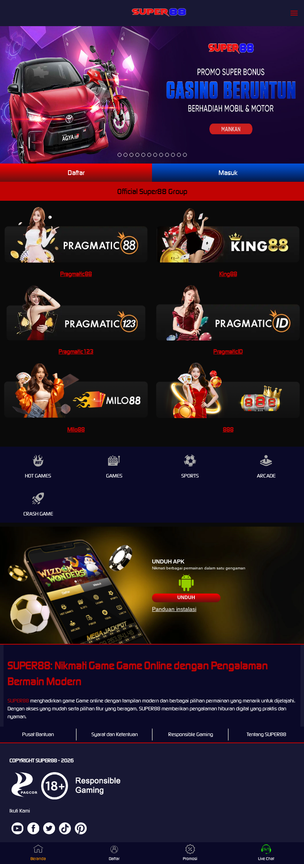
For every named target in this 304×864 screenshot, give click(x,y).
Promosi (190, 858)
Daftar (76, 172)
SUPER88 (18, 700)
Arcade (266, 475)
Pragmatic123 (76, 351)
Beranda (38, 858)
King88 (228, 274)
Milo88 (76, 429)
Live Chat (266, 858)
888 (228, 429)
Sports (190, 475)
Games (114, 475)
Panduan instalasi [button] (174, 609)
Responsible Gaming (190, 734)
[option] (120, 155)
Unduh (186, 597)
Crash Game (38, 513)
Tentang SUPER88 (266, 734)
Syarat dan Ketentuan (114, 734)
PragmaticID (228, 351)
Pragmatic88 (76, 274)
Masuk (228, 172)
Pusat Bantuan (38, 734)
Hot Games (38, 475)
